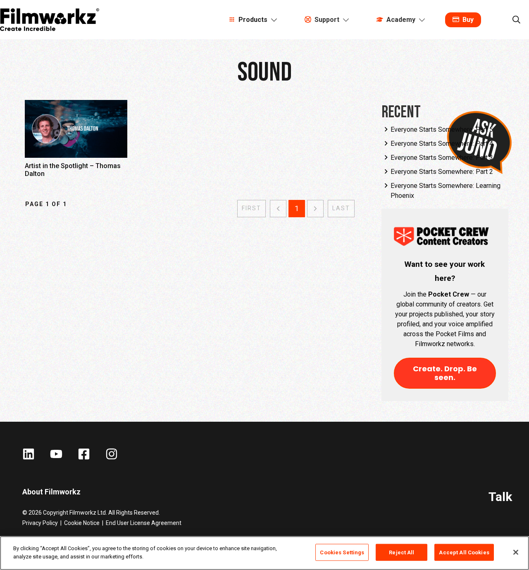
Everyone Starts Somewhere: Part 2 (442, 172)
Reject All (401, 552)
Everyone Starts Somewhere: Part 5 (442, 129)
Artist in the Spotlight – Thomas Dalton (76, 142)
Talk (500, 496)
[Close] (516, 552)
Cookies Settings (342, 552)
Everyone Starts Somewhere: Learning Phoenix (445, 191)
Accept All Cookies (464, 552)
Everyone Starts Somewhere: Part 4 (442, 143)
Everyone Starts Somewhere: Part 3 (442, 158)
